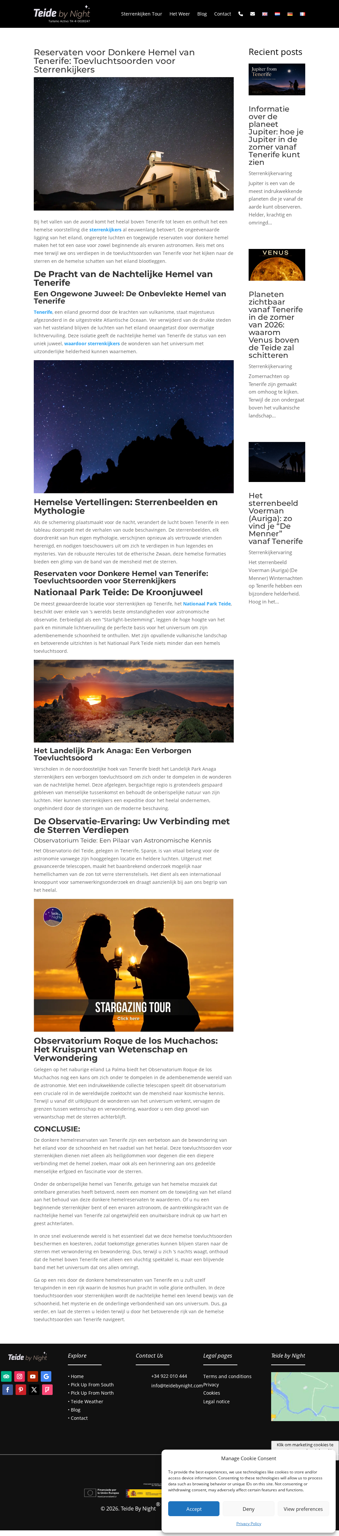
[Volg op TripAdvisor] (6, 1376)
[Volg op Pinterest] (21, 1389)
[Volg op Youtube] (32, 1376)
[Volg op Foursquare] (47, 1389)
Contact (222, 14)
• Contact (78, 1418)
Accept (194, 1509)
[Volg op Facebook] (7, 1389)
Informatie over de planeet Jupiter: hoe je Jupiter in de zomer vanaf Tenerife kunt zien (276, 135)
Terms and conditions (227, 1376)
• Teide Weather (85, 1401)
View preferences (303, 1509)
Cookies (211, 1393)
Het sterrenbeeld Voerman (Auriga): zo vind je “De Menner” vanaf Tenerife (276, 518)
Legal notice (216, 1401)
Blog (202, 14)
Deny (249, 1509)
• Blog (74, 1410)
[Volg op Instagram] (19, 1376)
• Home (76, 1376)
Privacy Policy (248, 1523)
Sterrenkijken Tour (141, 14)
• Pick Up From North (91, 1393)
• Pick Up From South (91, 1384)
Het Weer (180, 14)
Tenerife (43, 312)
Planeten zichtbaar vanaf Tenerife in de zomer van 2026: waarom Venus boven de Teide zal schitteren (276, 325)
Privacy (211, 1384)
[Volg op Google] (46, 1376)
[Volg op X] (34, 1389)
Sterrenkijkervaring (270, 173)
